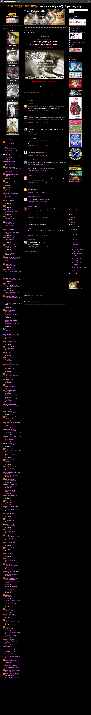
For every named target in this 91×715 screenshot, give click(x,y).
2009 (72, 271)
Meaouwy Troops (9, 620)
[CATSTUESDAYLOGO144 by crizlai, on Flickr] (77, 43)
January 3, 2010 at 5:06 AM (37, 182)
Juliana (29, 103)
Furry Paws (8, 519)
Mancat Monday (9, 628)
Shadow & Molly (9, 346)
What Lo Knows (9, 501)
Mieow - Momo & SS (11, 417)
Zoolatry (7, 147)
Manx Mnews (8, 188)
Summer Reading (9, 509)
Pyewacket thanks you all (11, 554)
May (74, 237)
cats (30, 94)
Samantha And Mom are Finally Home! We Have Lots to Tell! (12, 314)
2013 (72, 217)
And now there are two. (11, 610)
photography (48, 94)
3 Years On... (8, 247)
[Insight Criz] (75, 169)
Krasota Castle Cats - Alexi (12, 422)
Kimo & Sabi (8, 216)
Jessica (34, 94)
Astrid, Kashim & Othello (12, 677)
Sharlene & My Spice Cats (12, 654)
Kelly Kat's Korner (10, 609)
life (42, 94)
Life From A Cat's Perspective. (10, 310)
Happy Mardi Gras (9, 201)
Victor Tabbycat (9, 524)
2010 (72, 224)
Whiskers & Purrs (10, 454)
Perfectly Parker (9, 290)
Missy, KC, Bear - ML (11, 484)
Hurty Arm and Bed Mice (11, 353)
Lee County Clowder (10, 449)
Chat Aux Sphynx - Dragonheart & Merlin (11, 284)
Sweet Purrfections (32, 196)
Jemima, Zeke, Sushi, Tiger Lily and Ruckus (12, 674)
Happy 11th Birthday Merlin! (12, 286)
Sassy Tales (8, 564)
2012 (72, 219)
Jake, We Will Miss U (10, 596)
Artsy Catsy (8, 558)
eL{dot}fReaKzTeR (10, 651)
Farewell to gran (9, 418)
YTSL (29, 115)
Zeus (6, 370)
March (74, 242)
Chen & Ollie (8, 529)
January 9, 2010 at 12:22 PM (38, 247)
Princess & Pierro (10, 385)
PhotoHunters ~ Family (11, 635)
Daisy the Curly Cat (10, 443)
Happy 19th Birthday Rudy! (12, 292)
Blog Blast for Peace (10, 218)
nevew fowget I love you (11, 375)
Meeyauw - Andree (10, 161)
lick (39, 94)
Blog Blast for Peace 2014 (11, 381)
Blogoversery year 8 (10, 348)
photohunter (57, 94)
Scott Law (30, 159)
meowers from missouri (11, 364)
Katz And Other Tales (11, 665)
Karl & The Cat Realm (11, 237)
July (74, 232)
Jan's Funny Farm (10, 209)
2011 (72, 222)
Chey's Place (8, 662)
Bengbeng (30, 187)
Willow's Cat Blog (10, 429)
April (74, 239)
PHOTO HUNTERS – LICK (34, 33)
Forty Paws (8, 222)
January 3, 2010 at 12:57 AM (38, 145)
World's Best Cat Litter (11, 574)
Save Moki (8, 535)
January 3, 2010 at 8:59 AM (37, 217)
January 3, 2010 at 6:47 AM (37, 202)
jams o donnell (31, 150)
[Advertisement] (12, 692)
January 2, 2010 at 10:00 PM (38, 110)
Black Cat (7, 352)
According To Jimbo (10, 390)
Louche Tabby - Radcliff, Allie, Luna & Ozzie (12, 245)
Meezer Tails (8, 264)
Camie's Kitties (9, 379)
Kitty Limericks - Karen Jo (12, 466)
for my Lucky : (9, 502)
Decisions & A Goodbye (11, 616)
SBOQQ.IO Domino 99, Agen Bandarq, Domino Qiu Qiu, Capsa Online (12, 323)
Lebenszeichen (8, 360)
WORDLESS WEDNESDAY (12, 279)
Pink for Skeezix (9, 468)
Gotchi (39, 215)
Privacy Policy (9, 392)
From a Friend (8, 462)
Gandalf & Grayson (10, 490)
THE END (8, 196)
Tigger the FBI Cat (10, 639)
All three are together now (11, 177)
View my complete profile (80, 286)
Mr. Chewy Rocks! (10, 520)
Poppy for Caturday (10, 163)
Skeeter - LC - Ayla (10, 513)
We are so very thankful (11, 445)
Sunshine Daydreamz (11, 320)
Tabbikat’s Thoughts (10, 649)
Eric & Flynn (8, 627)
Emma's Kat (8, 595)
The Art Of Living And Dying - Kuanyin (11, 587)
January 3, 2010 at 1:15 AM (37, 171)
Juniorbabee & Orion (11, 341)
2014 (72, 214)
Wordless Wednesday (10, 480)
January (75, 247)
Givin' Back (8, 456)
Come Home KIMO (10, 531)
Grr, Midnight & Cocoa (11, 667)
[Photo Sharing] (44, 36)
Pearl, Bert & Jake (10, 542)
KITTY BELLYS (9, 368)
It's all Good (8, 329)
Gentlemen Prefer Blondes (12, 548)
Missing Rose (8, 486)
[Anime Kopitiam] (74, 182)
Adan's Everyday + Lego (11, 296)
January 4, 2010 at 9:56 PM (37, 235)
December (75, 227)
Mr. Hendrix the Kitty (11, 404)
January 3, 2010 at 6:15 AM (37, 192)
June (74, 234)
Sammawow (8, 411)
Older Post (62, 292)
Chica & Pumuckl (10, 614)
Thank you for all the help (11, 475)
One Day (7, 189)
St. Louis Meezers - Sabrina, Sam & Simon (12, 670)
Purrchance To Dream (11, 269)
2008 (72, 273)
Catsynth (7, 154)
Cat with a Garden (10, 479)
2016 (72, 212)
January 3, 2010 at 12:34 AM (38, 134)
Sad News (7, 330)
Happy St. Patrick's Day (11, 184)
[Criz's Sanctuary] (75, 175)
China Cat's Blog (9, 200)
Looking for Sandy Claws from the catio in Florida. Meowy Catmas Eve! (13, 272)
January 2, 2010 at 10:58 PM (38, 122)
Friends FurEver (9, 142)
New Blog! (8, 549)
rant (63, 94)
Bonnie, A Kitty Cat (10, 525)
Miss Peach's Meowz (10, 278)
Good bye (7, 543)
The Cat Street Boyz (10, 206)
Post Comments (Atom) (37, 295)
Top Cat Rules (9, 553)
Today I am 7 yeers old (11, 386)
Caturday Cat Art (9, 143)
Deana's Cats (8, 251)
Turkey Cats (8, 646)
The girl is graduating (10, 253)
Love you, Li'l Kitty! (10, 413)
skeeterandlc (8, 514)
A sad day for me (9, 306)
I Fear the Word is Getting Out (13, 450)
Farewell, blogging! (10, 491)
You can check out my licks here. (46, 168)
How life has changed (10, 265)
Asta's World (8, 374)
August (74, 229)
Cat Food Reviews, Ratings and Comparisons (12, 601)
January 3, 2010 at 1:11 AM (37, 155)
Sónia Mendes (31, 206)
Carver (29, 126)
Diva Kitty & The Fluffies (12, 334)
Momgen (30, 175)
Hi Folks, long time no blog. (12, 342)
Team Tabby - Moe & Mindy (13, 257)
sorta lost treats (9, 439)
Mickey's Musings (10, 167)
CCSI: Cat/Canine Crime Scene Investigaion (12, 578)
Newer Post (27, 292)
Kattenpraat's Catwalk (11, 660)
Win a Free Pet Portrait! (11, 560)
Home (44, 292)
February (75, 244)
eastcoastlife (31, 239)
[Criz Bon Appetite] (75, 180)
